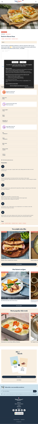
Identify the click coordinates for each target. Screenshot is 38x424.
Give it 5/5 (10, 34)
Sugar (3, 138)
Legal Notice (22, 419)
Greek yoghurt (5, 109)
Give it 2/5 (7, 34)
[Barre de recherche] (36, 2)
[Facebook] (13, 410)
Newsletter (19, 406)
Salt (3, 132)
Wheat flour (4, 97)
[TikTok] (25, 410)
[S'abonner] (35, 391)
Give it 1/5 (6, 34)
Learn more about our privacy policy (12, 83)
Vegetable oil (4, 120)
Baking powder (5, 148)
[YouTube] (22, 410)
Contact (19, 405)
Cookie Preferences (16, 419)
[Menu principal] (2, 2)
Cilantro (3, 154)
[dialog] (19, 74)
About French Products (19, 403)
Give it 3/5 (8, 34)
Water (3, 115)
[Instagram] (16, 410)
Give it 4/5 (9, 34)
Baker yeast (4, 143)
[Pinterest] (19, 410)
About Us (19, 402)
